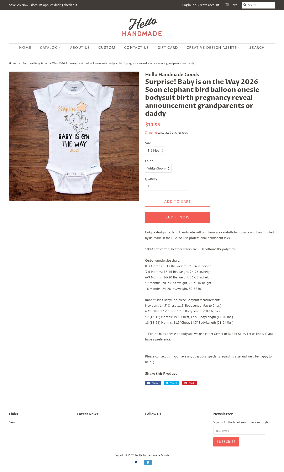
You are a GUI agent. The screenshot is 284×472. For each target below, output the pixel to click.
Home (25, 47)
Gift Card (167, 47)
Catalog (49, 47)
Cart (234, 5)
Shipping (151, 132)
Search (257, 47)
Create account (209, 5)
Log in (186, 5)
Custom (107, 47)
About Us (80, 47)
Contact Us (136, 47)
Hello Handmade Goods (154, 455)
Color (149, 161)
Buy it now (177, 217)
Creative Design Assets (212, 47)
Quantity (151, 179)
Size (148, 143)
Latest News (87, 414)
